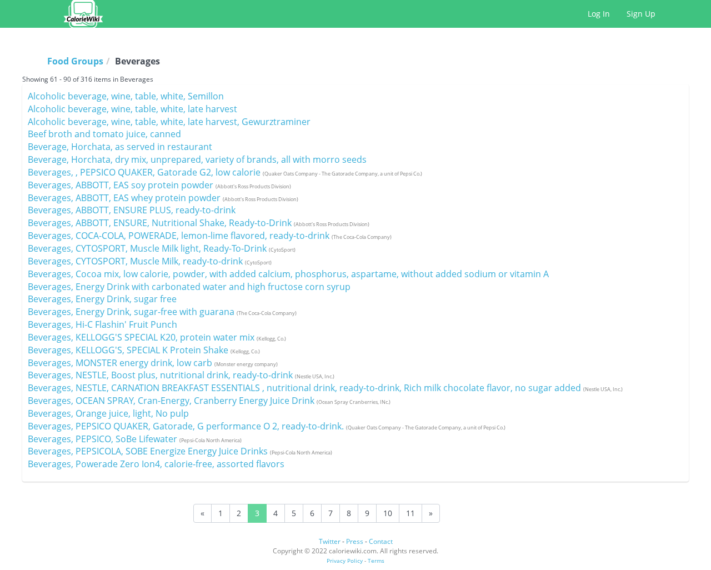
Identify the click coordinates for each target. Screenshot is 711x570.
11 (410, 513)
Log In (599, 13)
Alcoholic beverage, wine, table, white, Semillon (126, 96)
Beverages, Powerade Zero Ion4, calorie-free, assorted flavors (156, 464)
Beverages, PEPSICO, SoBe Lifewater (135, 439)
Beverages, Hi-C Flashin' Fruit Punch (102, 324)
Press (354, 541)
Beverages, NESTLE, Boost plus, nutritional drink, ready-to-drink (181, 375)
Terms (376, 560)
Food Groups (75, 61)
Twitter (330, 541)
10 (387, 513)
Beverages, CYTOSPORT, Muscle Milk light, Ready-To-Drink (162, 248)
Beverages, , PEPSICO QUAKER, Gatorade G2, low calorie (225, 172)
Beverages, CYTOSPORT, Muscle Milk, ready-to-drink (150, 261)
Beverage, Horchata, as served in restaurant (120, 147)
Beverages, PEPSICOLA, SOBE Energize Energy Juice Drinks (180, 451)
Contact (381, 541)
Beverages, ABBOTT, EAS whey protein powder (163, 198)
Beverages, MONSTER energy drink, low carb (153, 363)
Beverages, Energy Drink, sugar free (102, 299)
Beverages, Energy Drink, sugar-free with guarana (162, 312)
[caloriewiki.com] (83, 14)
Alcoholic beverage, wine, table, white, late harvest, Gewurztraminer (169, 122)
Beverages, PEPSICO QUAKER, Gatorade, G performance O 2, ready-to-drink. (266, 426)
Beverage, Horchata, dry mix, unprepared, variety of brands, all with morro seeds (197, 159)
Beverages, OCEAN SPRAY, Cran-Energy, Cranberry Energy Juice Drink (209, 400)
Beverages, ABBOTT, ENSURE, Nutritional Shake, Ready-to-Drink (198, 223)
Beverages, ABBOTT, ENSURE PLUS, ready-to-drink (132, 210)
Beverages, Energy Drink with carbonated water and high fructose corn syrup (189, 287)
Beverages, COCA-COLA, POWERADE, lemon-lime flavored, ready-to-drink (210, 235)
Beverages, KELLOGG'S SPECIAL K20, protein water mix (157, 337)
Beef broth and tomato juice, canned (104, 134)
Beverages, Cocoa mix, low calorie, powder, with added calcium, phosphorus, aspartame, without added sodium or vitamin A (288, 274)
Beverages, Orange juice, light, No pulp (108, 413)
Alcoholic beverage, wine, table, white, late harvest (132, 109)
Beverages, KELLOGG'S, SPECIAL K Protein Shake (144, 350)
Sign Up (641, 13)
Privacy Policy (345, 560)
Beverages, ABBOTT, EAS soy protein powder (159, 185)
